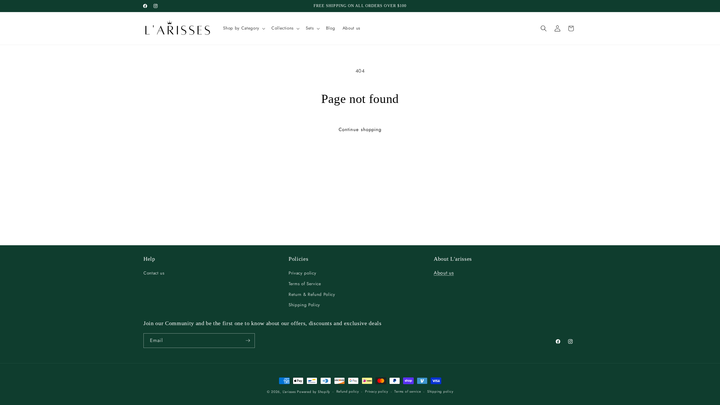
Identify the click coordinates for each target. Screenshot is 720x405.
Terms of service (407, 391)
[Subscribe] (248, 340)
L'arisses (289, 391)
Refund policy (347, 391)
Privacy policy (302, 273)
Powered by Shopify (313, 391)
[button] (243, 28)
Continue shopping (360, 129)
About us (444, 273)
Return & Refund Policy (312, 294)
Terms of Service (305, 284)
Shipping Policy (304, 305)
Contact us (154, 273)
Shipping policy (440, 391)
